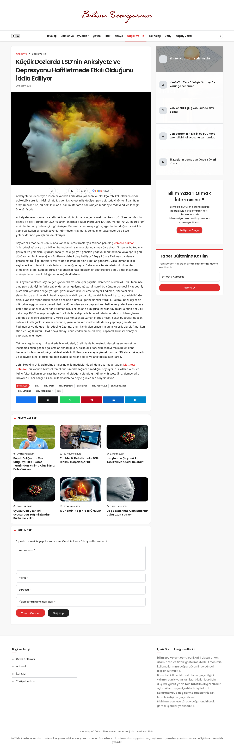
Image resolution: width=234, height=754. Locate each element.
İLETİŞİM (21, 674)
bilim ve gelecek (118, 386)
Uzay (168, 36)
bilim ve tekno (24, 391)
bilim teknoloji (99, 386)
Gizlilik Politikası (25, 659)
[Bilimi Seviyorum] (117, 15)
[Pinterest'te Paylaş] (91, 399)
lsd (59, 391)
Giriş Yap (58, 613)
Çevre (97, 36)
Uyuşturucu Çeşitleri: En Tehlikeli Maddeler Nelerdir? (125, 460)
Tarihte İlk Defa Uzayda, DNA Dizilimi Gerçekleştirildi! (79, 460)
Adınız (23, 577)
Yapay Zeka (183, 36)
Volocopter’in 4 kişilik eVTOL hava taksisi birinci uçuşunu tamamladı (193, 135)
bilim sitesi (82, 386)
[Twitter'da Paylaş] (48, 399)
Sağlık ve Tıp (135, 36)
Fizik (107, 36)
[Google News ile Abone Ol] (101, 191)
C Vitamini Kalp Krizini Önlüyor (80, 511)
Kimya (119, 36)
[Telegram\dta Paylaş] (135, 399)
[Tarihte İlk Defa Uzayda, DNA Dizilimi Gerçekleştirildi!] (80, 437)
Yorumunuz (27, 550)
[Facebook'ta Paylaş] (26, 399)
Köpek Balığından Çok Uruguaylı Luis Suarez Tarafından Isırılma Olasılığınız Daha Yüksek (34, 463)
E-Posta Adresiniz (173, 276)
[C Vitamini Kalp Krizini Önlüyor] (80, 489)
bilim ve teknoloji (44, 391)
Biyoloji (52, 36)
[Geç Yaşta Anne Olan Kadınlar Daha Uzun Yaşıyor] (127, 489)
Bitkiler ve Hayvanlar (75, 36)
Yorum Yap (25, 530)
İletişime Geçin (189, 230)
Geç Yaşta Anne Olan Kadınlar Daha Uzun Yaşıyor (127, 512)
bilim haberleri (66, 386)
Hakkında (21, 666)
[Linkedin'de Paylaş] (113, 399)
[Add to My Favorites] (52, 191)
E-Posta (25, 589)
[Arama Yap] (220, 36)
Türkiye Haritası (25, 681)
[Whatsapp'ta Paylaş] (70, 399)
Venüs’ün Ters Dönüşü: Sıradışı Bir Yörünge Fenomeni (192, 84)
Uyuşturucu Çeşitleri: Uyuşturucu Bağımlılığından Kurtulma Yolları (32, 514)
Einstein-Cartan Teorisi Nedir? (190, 58)
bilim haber (49, 386)
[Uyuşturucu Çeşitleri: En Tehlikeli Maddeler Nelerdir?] (127, 437)
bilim (37, 386)
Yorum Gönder (30, 613)
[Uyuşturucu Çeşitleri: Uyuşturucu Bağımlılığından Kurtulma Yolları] (34, 489)
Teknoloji (155, 36)
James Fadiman (124, 243)
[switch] (15, 36)
